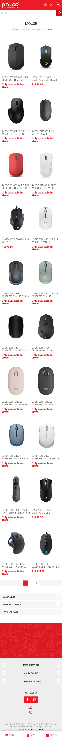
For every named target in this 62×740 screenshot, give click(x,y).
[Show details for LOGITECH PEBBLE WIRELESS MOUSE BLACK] (46, 381)
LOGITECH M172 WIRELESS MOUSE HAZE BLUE (15, 459)
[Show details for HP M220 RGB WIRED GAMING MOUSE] (46, 489)
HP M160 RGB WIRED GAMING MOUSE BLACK (45, 78)
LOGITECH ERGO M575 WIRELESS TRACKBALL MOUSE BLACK (14, 567)
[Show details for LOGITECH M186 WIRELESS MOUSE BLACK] (16, 273)
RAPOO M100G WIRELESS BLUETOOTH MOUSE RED (16, 186)
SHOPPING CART (58, 4)
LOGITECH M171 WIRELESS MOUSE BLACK (15, 349)
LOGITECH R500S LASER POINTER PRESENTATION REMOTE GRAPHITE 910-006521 (16, 514)
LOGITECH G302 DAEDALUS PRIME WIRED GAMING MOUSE (45, 567)
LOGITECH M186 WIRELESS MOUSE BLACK (15, 295)
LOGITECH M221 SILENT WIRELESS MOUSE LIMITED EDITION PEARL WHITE (45, 243)
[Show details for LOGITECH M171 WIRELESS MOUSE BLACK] (16, 327)
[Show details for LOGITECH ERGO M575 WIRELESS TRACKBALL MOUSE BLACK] (16, 543)
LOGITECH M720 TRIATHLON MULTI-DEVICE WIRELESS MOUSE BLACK (46, 351)
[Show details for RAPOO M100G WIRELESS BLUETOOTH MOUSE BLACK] (16, 56)
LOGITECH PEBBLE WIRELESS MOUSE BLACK (45, 403)
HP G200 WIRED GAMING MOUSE (15, 241)
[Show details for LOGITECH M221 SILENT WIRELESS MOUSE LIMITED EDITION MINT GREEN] (46, 273)
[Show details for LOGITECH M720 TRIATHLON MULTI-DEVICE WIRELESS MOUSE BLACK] (46, 327)
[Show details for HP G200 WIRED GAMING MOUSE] (16, 218)
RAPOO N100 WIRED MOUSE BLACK (43, 132)
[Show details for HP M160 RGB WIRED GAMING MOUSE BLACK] (46, 56)
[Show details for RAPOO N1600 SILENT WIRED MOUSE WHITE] (46, 164)
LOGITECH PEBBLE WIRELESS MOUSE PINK (14, 403)
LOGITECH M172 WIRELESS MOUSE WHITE (45, 457)
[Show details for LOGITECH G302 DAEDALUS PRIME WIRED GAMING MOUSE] (46, 543)
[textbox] (28, 13)
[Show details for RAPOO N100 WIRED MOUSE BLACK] (46, 110)
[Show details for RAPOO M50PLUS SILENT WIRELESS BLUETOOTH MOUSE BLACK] (16, 110)
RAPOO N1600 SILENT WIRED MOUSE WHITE (44, 186)
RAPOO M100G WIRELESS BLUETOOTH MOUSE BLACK (15, 80)
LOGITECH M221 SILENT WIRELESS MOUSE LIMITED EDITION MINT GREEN (45, 297)
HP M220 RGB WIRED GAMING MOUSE (43, 511)
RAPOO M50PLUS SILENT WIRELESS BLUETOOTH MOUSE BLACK (15, 134)
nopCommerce (36, 729)
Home (15, 29)
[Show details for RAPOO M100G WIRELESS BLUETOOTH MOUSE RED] (16, 164)
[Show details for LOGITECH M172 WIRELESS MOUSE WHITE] (46, 435)
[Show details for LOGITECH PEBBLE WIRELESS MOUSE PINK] (16, 381)
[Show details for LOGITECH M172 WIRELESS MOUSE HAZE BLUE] (16, 435)
